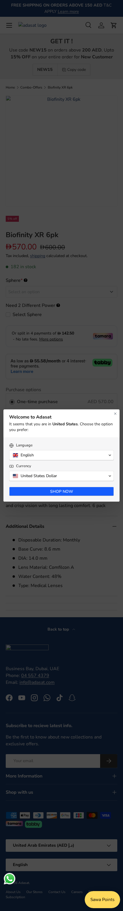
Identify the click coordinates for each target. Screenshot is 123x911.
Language (24, 445)
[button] (61, 455)
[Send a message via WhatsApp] (9, 878)
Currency (23, 466)
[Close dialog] (115, 414)
